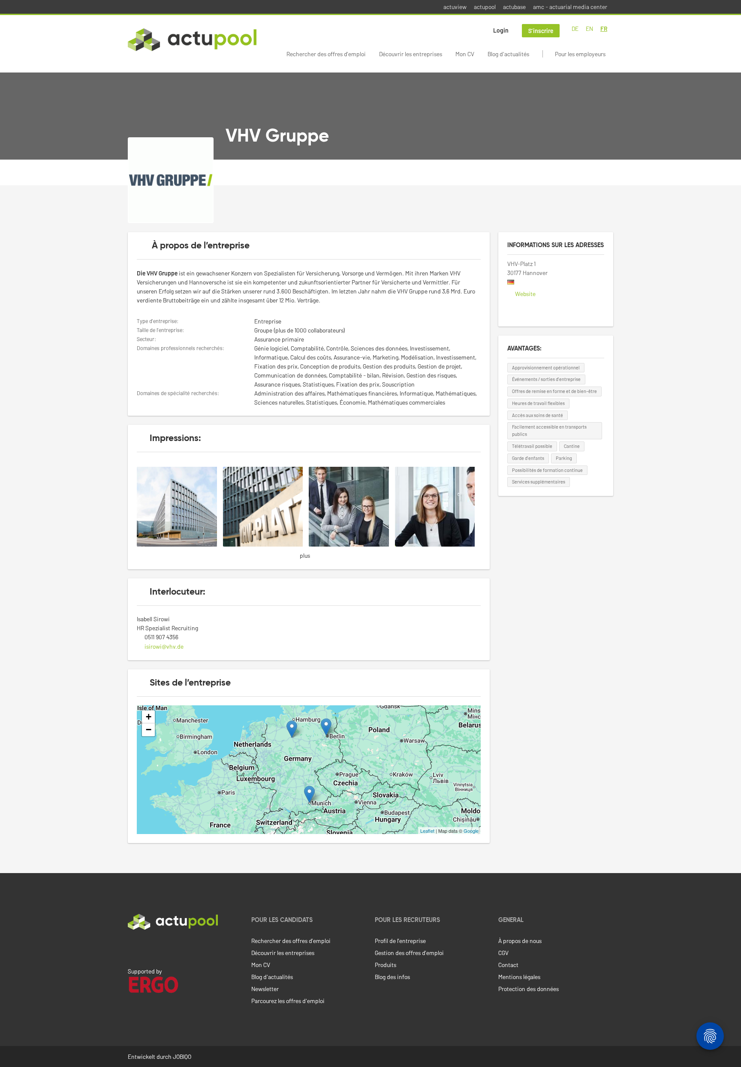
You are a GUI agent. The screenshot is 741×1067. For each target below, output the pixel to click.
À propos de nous (520, 940)
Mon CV (464, 53)
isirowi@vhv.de (164, 646)
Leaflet (427, 830)
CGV (503, 952)
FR (603, 28)
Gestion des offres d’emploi (409, 952)
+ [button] (148, 716)
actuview (455, 6)
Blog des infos (392, 976)
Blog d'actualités (508, 53)
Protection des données (528, 988)
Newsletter (265, 988)
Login (501, 30)
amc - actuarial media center (570, 6)
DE (575, 28)
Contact (508, 964)
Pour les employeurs (580, 53)
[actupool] (192, 39)
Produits (385, 964)
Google (471, 830)
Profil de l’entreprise (400, 940)
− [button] (148, 729)
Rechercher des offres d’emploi (326, 53)
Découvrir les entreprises (410, 53)
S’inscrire (540, 30)
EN (589, 28)
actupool (485, 6)
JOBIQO (182, 1056)
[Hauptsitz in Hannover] (180, 505)
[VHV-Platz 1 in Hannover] (266, 505)
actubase (514, 6)
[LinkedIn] (132, 947)
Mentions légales (519, 976)
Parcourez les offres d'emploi (288, 1000)
